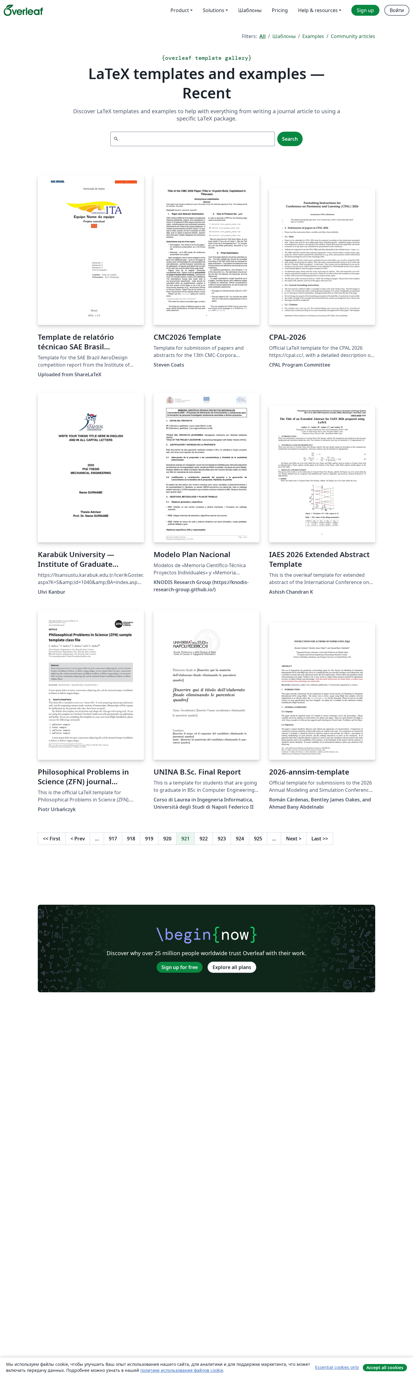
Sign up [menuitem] (365, 10)
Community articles (353, 36)
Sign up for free (179, 967)
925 (258, 838)
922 (204, 838)
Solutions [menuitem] (213, 10)
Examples (313, 36)
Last (319, 838)
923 (222, 838)
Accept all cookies (384, 1367)
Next (293, 838)
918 (131, 838)
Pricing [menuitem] (280, 10)
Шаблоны (284, 36)
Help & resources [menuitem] (318, 10)
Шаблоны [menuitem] (250, 10)
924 (240, 838)
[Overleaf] (23, 10)
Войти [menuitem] (397, 10)
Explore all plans (232, 967)
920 (167, 838)
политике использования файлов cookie (181, 1370)
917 (113, 838)
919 (149, 838)
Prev (77, 838)
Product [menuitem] (180, 10)
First (51, 838)
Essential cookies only (337, 1367)
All (262, 36)
